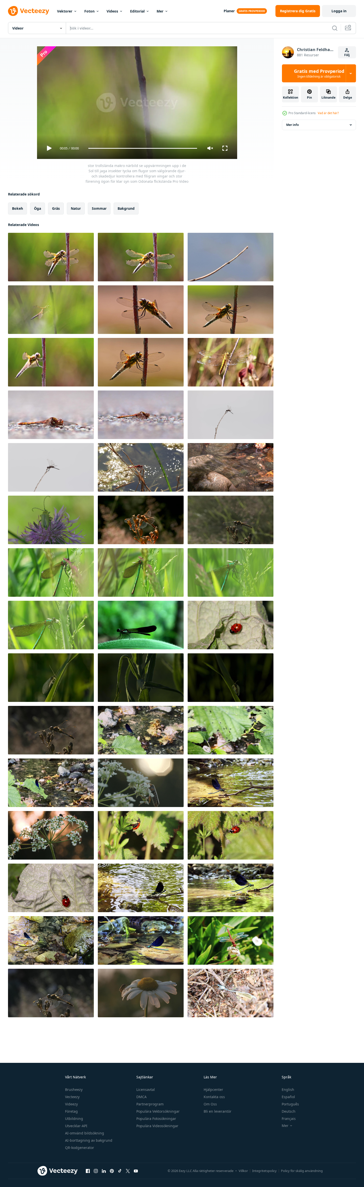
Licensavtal (145, 1089)
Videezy (71, 1104)
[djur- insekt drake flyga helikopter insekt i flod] (230, 782)
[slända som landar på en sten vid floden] (230, 467)
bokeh (17, 208)
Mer (160, 11)
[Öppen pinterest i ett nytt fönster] (112, 1171)
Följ (347, 55)
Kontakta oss (214, 1096)
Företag (71, 1111)
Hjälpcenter (213, 1089)
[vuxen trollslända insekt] (230, 414)
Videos (112, 11)
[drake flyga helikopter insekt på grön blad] (141, 730)
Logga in (338, 11)
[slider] (142, 148)
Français (289, 1118)
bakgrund (126, 208)
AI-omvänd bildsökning (84, 1133)
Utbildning (74, 1118)
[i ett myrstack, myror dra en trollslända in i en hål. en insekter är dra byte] (230, 993)
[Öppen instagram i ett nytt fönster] (96, 1171)
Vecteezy (72, 1096)
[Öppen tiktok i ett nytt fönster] (120, 1171)
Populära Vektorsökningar (158, 1111)
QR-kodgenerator (79, 1147)
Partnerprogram (150, 1104)
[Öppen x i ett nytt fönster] (128, 1171)
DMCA (141, 1096)
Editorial (137, 11)
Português (290, 1104)
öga (37, 208)
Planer (229, 11)
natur (76, 208)
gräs (56, 208)
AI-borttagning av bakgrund (88, 1140)
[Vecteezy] (28, 11)
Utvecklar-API (76, 1125)
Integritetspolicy (264, 1170)
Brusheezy (74, 1089)
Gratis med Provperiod (319, 73)
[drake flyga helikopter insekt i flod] (51, 940)
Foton (89, 11)
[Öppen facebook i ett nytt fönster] (88, 1171)
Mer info (292, 125)
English (288, 1089)
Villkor (243, 1170)
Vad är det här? (328, 113)
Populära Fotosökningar (156, 1118)
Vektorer (64, 11)
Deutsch (288, 1111)
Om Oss (210, 1104)
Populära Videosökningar (157, 1125)
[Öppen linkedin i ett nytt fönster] (104, 1171)
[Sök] (335, 28)
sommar (99, 208)
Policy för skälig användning (302, 1170)
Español (288, 1096)
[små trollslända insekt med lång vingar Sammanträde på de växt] (230, 940)
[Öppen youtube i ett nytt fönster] (136, 1171)
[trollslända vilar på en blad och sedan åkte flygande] (141, 625)
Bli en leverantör (217, 1111)
